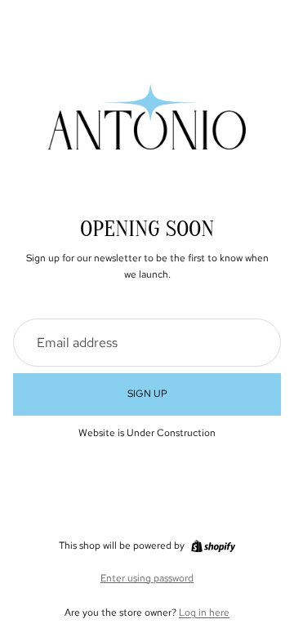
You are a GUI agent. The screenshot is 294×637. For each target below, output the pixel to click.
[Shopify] (213, 546)
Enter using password (147, 578)
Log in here (204, 612)
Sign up (147, 393)
